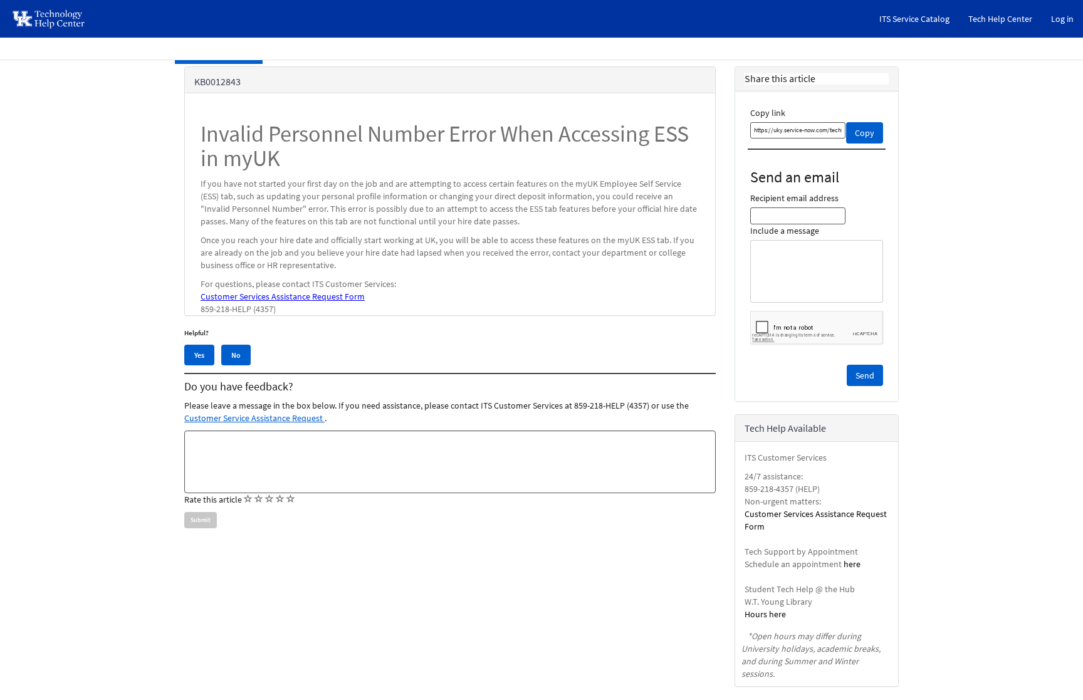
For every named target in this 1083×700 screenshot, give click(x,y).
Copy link (767, 112)
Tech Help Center (1000, 18)
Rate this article (213, 499)
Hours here (765, 614)
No (236, 355)
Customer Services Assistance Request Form (283, 296)
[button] (865, 375)
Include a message (784, 230)
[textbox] (450, 462)
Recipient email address (794, 198)
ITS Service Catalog (914, 18)
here (852, 564)
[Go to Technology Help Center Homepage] (49, 19)
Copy (864, 132)
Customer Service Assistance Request (254, 418)
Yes (199, 355)
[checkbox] (248, 498)
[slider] (269, 499)
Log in (1062, 18)
